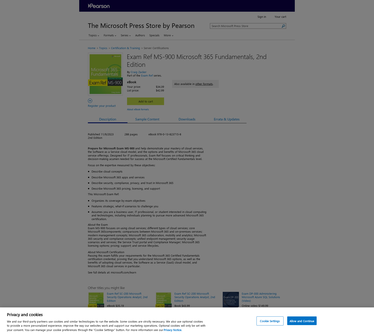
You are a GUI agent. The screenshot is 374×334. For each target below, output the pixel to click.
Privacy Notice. (173, 329)
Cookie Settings (270, 321)
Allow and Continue (302, 321)
